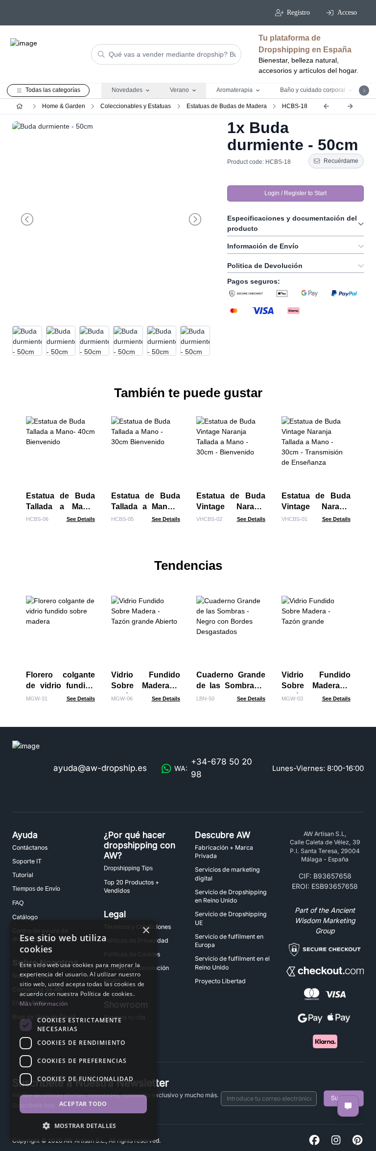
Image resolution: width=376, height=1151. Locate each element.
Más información (44, 1003)
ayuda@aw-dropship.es (100, 768)
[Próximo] (350, 106)
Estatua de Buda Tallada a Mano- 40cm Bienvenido (60, 506)
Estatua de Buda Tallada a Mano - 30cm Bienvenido (145, 506)
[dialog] (83, 1030)
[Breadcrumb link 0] (19, 106)
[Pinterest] (357, 1140)
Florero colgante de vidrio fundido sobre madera (60, 685)
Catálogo (25, 917)
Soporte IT (27, 861)
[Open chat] (348, 1106)
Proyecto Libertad (220, 981)
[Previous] (326, 106)
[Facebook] (314, 1140)
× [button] (145, 930)
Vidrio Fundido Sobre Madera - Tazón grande (316, 685)
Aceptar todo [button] (83, 1104)
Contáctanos (29, 847)
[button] (83, 1125)
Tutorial (22, 875)
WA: (213, 768)
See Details (81, 519)
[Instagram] (335, 1140)
